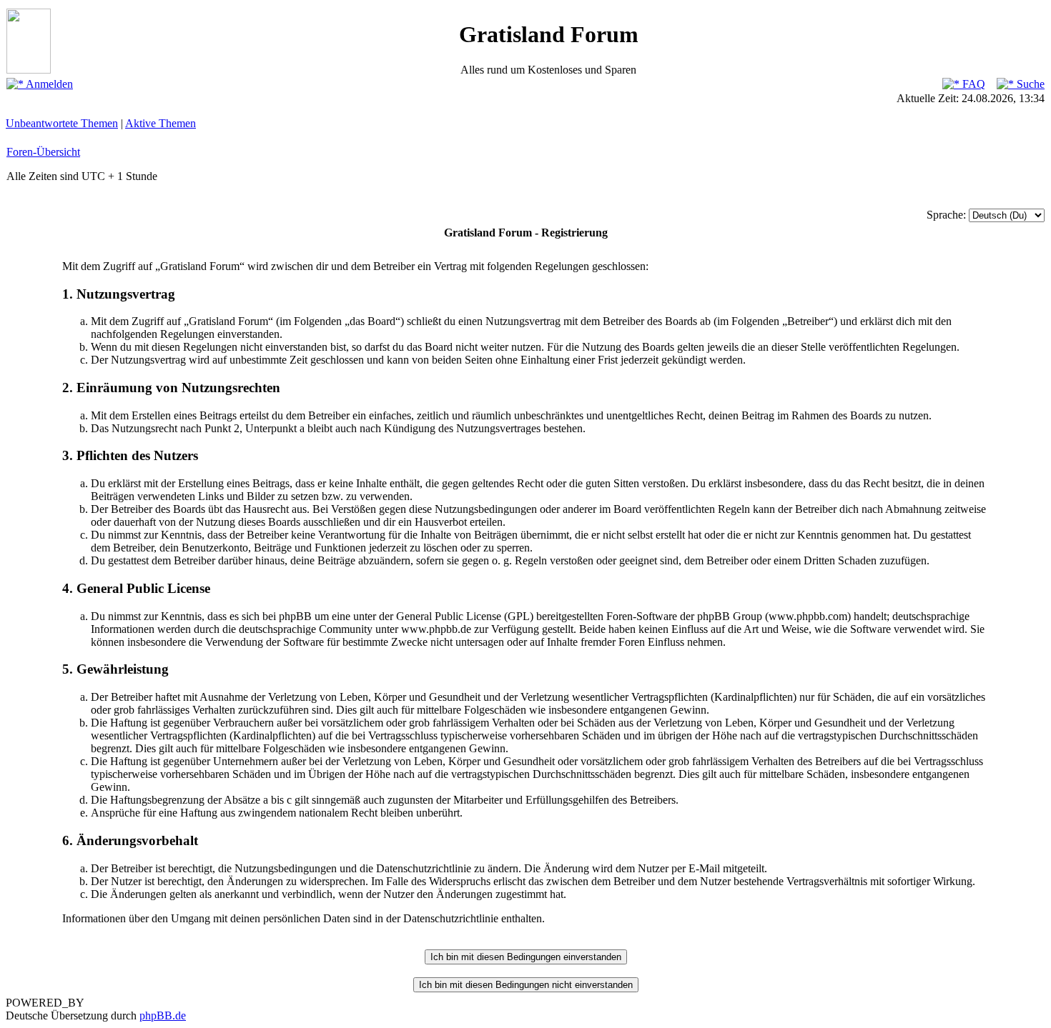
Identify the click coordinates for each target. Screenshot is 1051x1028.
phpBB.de (162, 1015)
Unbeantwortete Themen (62, 123)
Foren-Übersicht (43, 152)
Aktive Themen (160, 123)
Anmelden (48, 84)
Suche (1029, 84)
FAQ (972, 84)
